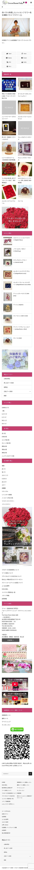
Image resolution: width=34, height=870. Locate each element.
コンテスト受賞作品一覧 (8, 592)
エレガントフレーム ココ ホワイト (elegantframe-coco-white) (22, 283)
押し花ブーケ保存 (9, 383)
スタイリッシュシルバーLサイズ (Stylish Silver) (21, 239)
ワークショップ (6, 721)
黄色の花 (4, 452)
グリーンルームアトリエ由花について (12, 582)
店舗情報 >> (10, 640)
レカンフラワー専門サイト (8, 804)
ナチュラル (5, 491)
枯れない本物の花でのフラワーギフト (12, 579)
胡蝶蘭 (4, 488)
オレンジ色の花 (6, 443)
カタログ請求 (5, 822)
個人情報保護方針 (6, 833)
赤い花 (4, 433)
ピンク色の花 (5, 440)
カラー (4, 485)
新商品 (6, 387)
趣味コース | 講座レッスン (23, 785)
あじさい (4, 481)
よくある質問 (5, 586)
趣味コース (5, 718)
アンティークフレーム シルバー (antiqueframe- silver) (21, 328)
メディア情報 (5, 595)
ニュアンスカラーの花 (8, 456)
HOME (3, 782)
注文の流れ (5, 589)
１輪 (3, 410)
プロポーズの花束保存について (10, 569)
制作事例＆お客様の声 (7, 787)
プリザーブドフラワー (8, 501)
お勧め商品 (7, 378)
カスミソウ (5, 475)
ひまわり (4, 478)
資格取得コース (6, 715)
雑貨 (5, 395)
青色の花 (4, 449)
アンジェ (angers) (18, 304)
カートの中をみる (6, 811)
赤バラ (4, 469)
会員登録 (4, 816)
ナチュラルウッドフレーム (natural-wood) (20, 261)
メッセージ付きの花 (7, 498)
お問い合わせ (5, 824)
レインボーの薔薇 (7, 494)
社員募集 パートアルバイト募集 (9, 827)
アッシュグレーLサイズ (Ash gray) (21, 294)
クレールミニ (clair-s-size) (20, 315)
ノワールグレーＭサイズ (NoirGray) (19, 250)
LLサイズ (4, 414)
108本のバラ (5, 407)
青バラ (4, 472)
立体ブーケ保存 (8, 391)
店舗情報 (19, 793)
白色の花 (4, 436)
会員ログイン (5, 814)
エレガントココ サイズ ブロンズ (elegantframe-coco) (21, 272)
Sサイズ (4, 423)
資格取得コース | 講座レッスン (24, 782)
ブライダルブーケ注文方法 (8, 796)
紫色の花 (4, 446)
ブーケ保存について (7, 573)
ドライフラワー (6, 504)
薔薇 (3, 465)
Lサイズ (4, 417)
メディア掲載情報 (6, 801)
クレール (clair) (17, 338)
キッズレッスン (6, 725)
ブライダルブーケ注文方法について (11, 576)
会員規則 (4, 830)
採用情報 (4, 598)
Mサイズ (4, 420)
